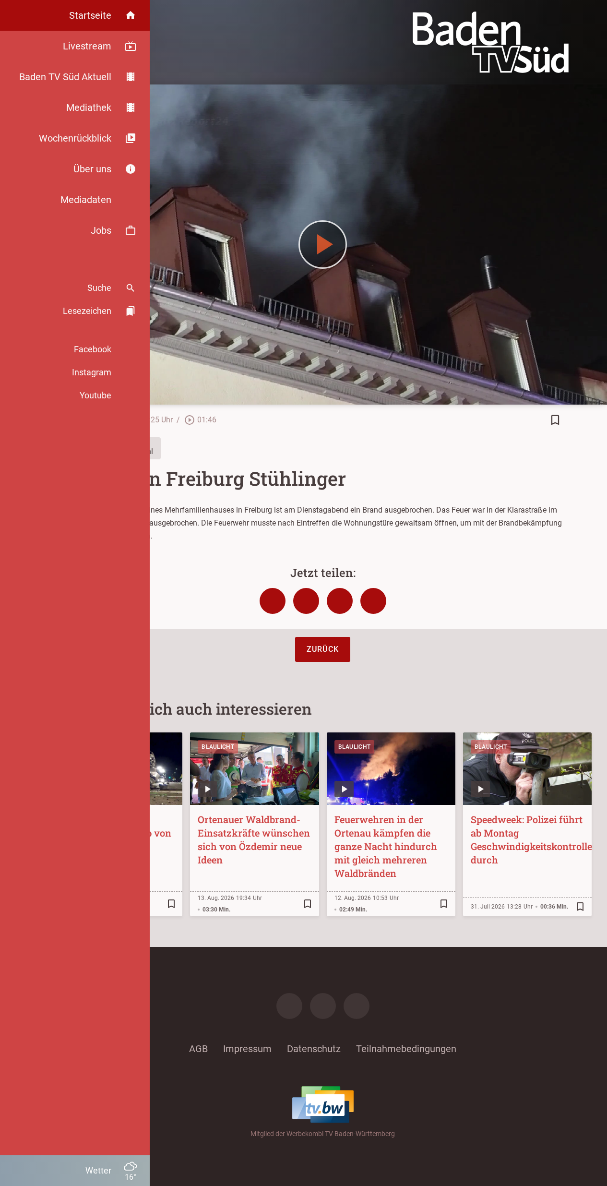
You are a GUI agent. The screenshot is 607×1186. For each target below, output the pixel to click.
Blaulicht (218, 746)
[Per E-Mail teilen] (373, 601)
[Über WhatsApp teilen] (340, 601)
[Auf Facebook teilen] (273, 601)
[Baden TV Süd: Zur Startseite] (491, 42)
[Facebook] (289, 1006)
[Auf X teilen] (306, 601)
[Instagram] (323, 1006)
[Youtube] (356, 1006)
